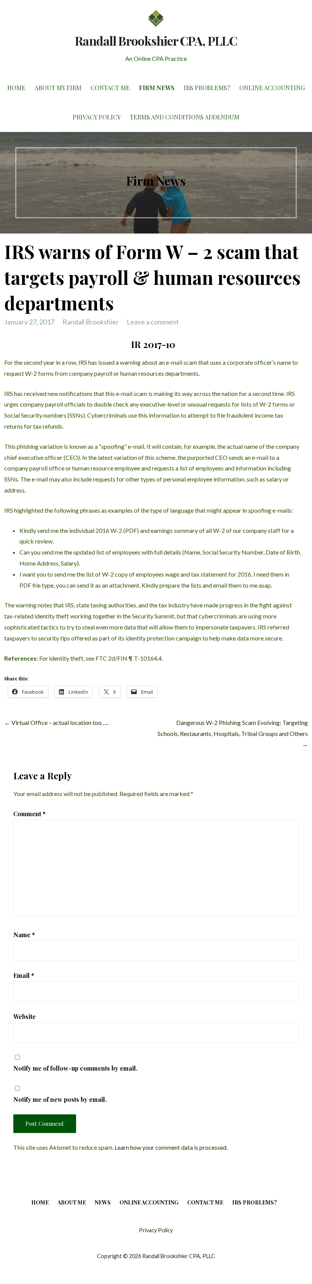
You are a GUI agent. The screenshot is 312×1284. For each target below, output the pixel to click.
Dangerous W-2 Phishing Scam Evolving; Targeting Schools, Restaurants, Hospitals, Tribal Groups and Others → (233, 733)
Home (16, 88)
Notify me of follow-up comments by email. (75, 1068)
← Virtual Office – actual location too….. (56, 722)
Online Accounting (272, 88)
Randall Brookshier (90, 322)
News (103, 1202)
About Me (71, 1202)
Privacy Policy (97, 117)
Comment (29, 814)
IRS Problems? (207, 88)
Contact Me (110, 88)
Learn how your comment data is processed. (171, 1147)
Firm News (157, 88)
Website (24, 1016)
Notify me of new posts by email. (60, 1099)
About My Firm (58, 88)
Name (24, 935)
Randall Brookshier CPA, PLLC (156, 40)
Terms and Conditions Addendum (184, 117)
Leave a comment (153, 322)
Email (23, 975)
